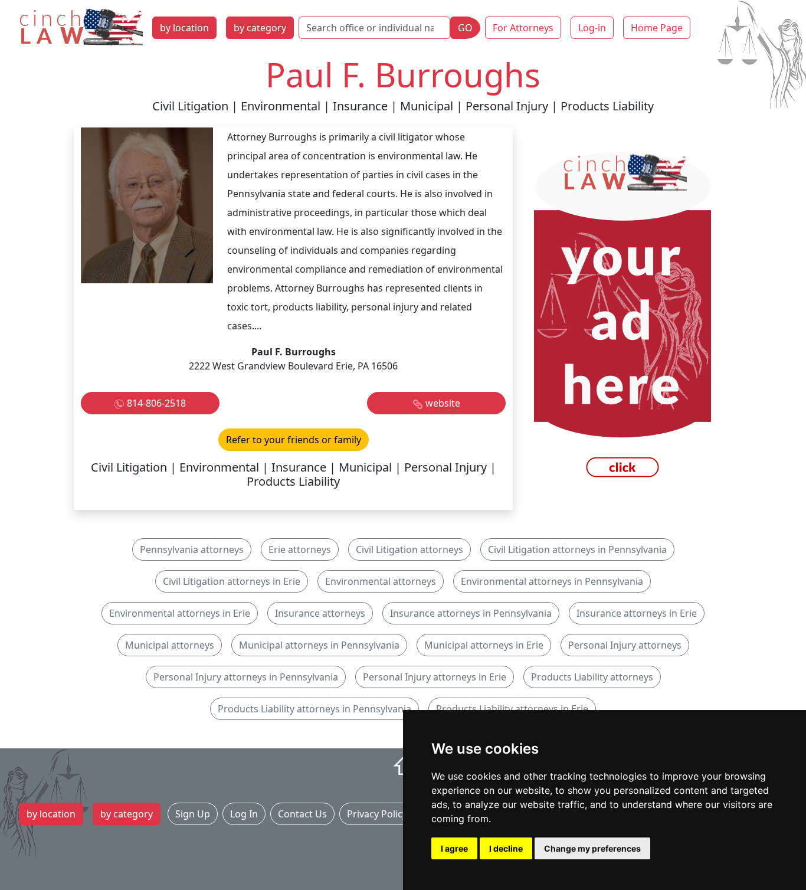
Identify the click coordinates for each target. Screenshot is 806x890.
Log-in (592, 27)
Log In (244, 813)
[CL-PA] (622, 317)
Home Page (657, 27)
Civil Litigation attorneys (409, 549)
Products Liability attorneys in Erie (512, 708)
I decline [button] (506, 848)
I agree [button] (454, 848)
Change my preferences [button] (592, 848)
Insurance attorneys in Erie (636, 613)
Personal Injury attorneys (625, 645)
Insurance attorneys (320, 613)
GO (465, 27)
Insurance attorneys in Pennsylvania (471, 613)
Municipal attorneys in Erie (483, 645)
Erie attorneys (299, 549)
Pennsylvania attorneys (192, 549)
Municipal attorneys (169, 645)
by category (260, 27)
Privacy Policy (377, 813)
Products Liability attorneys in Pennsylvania (314, 708)
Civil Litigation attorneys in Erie (231, 581)
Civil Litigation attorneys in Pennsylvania (577, 549)
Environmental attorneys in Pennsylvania (552, 581)
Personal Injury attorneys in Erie (434, 676)
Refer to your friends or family (293, 439)
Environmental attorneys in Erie (179, 613)
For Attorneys (523, 27)
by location (184, 27)
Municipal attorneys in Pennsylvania (319, 645)
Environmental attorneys (380, 581)
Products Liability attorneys (592, 676)
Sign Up (192, 813)
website (442, 403)
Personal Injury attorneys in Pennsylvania (245, 676)
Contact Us (302, 813)
